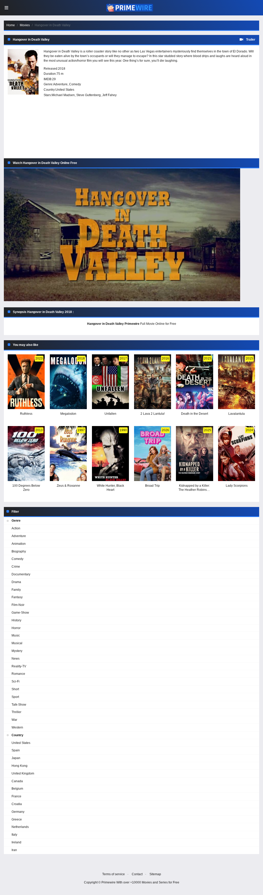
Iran (14, 850)
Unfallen (110, 414)
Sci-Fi (16, 681)
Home (10, 25)
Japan (16, 758)
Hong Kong (19, 766)
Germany (18, 812)
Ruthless (26, 414)
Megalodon (68, 414)
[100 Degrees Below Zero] (26, 453)
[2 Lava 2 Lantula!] (152, 381)
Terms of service (113, 874)
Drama (16, 582)
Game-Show (20, 612)
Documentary (21, 574)
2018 (61, 68)
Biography (19, 551)
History (16, 620)
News (16, 658)
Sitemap (155, 874)
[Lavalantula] (236, 381)
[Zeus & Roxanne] (68, 453)
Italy (14, 834)
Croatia (17, 804)
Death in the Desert (194, 414)
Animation (19, 544)
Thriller (16, 712)
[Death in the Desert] (194, 381)
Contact (137, 874)
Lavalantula (236, 414)
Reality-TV (19, 666)
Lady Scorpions (237, 485)
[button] (131, 234)
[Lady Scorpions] (236, 453)
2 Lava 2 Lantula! (152, 414)
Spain (16, 750)
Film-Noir (18, 605)
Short (15, 689)
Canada (17, 781)
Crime (16, 566)
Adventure (60, 84)
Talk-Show (19, 704)
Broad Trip (152, 485)
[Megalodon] (68, 381)
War (14, 720)
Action (16, 528)
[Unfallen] (110, 381)
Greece (17, 819)
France (16, 796)
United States (64, 89)
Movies (25, 25)
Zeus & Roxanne (68, 485)
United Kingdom (23, 773)
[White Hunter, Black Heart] (110, 453)
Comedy (75, 84)
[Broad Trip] (152, 453)
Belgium (17, 788)
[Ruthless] (26, 381)
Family (16, 590)
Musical (17, 643)
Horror (16, 628)
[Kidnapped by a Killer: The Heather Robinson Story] (194, 453)
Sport (15, 697)
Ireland (16, 842)
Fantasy (17, 597)
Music (16, 635)
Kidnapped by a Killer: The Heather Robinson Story (194, 490)
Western (17, 727)
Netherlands (20, 827)
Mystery (17, 651)
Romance (18, 674)
